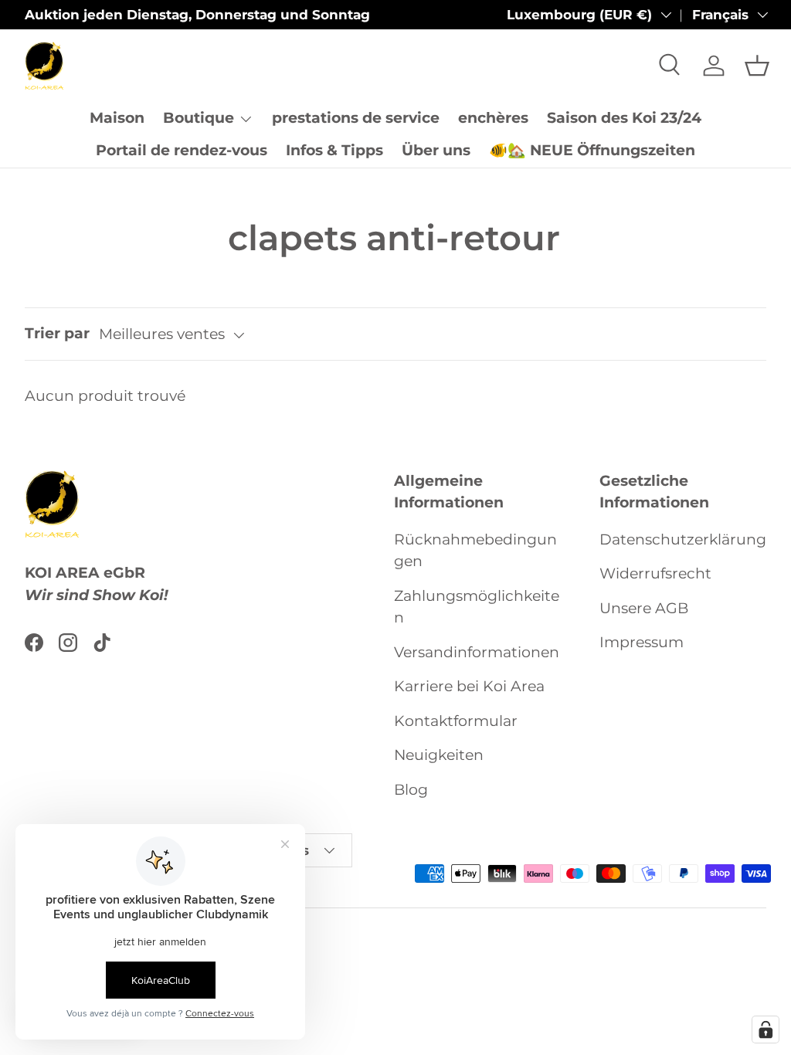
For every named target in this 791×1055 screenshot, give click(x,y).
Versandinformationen (476, 652)
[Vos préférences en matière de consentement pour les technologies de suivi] (765, 1029)
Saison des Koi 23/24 (624, 118)
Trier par (57, 333)
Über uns (436, 150)
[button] (757, 66)
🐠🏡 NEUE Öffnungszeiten (592, 150)
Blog (411, 790)
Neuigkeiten (439, 755)
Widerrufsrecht (655, 573)
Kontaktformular (456, 721)
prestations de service (356, 118)
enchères (493, 118)
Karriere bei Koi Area (469, 686)
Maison (117, 118)
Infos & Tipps (334, 150)
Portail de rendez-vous (181, 150)
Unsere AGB (643, 608)
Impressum (641, 642)
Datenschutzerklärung (682, 539)
